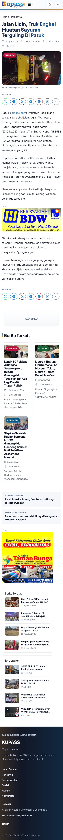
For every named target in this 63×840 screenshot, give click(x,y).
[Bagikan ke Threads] (47, 101)
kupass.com (18, 112)
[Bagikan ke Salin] (55, 101)
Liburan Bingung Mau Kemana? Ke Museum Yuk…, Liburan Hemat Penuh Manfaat (46, 368)
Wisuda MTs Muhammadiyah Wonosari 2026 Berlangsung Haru (35, 710)
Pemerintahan (10, 780)
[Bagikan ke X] (22, 101)
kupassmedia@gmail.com (17, 815)
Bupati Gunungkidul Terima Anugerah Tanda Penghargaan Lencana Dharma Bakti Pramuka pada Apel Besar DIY (35, 629)
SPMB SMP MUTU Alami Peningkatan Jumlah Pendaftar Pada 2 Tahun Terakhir (33, 668)
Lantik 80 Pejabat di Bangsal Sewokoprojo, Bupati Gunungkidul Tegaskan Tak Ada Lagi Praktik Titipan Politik (15, 373)
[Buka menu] (29, 4)
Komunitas (8, 795)
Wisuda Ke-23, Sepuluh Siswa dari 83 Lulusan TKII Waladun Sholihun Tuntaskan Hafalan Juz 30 (35, 696)
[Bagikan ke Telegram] (30, 101)
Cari (49, 4)
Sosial (5, 785)
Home (5, 16)
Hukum (6, 790)
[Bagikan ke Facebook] (13, 101)
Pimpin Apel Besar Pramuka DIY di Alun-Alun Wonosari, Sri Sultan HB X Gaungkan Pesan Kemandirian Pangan (35, 643)
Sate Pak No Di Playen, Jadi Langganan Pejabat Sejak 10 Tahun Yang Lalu (35, 601)
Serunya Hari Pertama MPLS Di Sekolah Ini (35, 682)
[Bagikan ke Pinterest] (39, 101)
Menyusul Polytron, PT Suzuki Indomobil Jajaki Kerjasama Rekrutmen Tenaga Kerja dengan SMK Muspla (34, 615)
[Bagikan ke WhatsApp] (5, 101)
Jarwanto (35, 41)
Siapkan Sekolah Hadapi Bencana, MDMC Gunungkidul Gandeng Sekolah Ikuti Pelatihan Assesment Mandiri (16, 445)
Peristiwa (10, 55)
